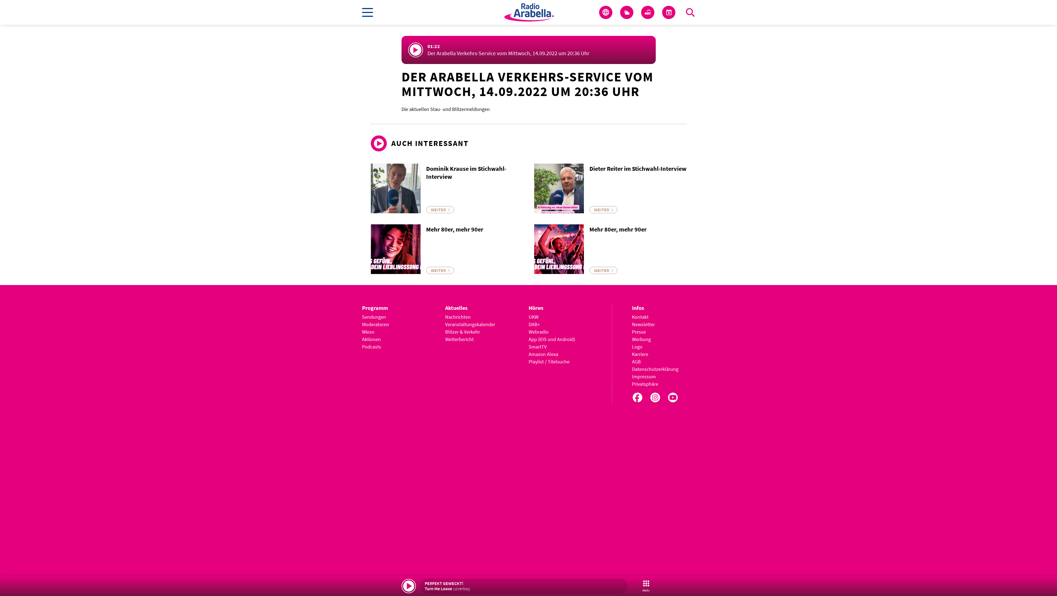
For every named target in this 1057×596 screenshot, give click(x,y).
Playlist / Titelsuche (549, 361)
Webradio (539, 332)
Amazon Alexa (543, 354)
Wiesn (368, 332)
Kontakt (640, 317)
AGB (636, 361)
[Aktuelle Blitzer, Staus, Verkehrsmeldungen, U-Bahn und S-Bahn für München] (647, 12)
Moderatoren (375, 324)
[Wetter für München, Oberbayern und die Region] (626, 12)
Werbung (641, 339)
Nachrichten (458, 317)
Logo (637, 347)
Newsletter (643, 324)
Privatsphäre (645, 384)
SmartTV (538, 347)
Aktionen (371, 339)
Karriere (640, 354)
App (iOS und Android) (552, 339)
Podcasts (371, 347)
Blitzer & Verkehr (462, 332)
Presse (639, 332)
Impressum (644, 376)
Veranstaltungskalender (470, 324)
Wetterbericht (459, 339)
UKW (534, 317)
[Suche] (690, 12)
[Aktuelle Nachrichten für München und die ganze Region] (605, 12)
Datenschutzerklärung (655, 369)
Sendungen (374, 317)
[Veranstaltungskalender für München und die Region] (668, 12)
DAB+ (534, 324)
